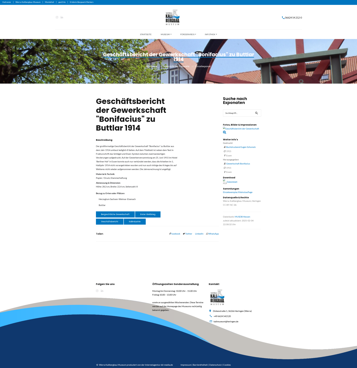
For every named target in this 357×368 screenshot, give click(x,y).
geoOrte (62, 2)
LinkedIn (199, 233)
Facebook (175, 233)
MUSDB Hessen (242, 216)
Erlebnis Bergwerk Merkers (81, 2)
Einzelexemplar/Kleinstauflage (237, 192)
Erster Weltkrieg (147, 214)
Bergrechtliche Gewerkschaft (115, 214)
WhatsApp (213, 233)
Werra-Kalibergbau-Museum (28, 2)
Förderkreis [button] (187, 34)
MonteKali (49, 2)
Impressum (186, 364)
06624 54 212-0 (293, 17)
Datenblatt (232, 181)
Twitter (188, 233)
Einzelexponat (203, 66)
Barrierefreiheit (200, 364)
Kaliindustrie (135, 221)
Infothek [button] (210, 34)
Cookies (227, 364)
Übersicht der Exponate (176, 66)
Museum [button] (165, 34)
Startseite (146, 34)
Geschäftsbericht (109, 221)
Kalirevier (7, 2)
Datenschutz (215, 364)
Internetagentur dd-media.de (159, 364)
